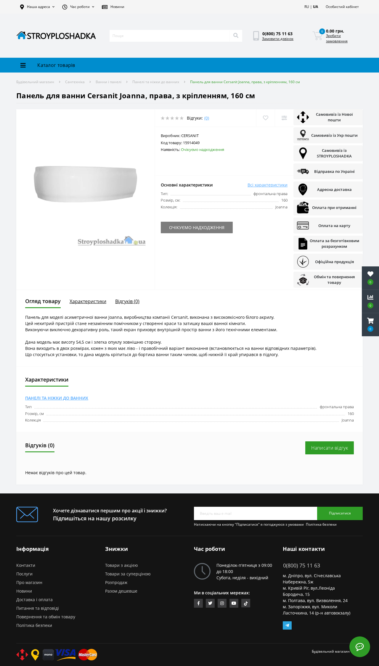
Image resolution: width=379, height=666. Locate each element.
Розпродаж (116, 582)
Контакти (25, 565)
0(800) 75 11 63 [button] (301, 565)
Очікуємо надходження (224, 227)
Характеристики (88, 301)
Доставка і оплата (34, 599)
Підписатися (340, 513)
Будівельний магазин (35, 81)
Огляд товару (43, 301)
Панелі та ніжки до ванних (155, 81)
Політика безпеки (321, 524)
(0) (206, 118)
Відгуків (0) (127, 301)
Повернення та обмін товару (45, 617)
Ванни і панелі (108, 81)
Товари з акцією (121, 565)
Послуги (24, 574)
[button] (37, 7)
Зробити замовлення (337, 38)
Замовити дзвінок (277, 38)
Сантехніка (75, 81)
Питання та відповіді (37, 608)
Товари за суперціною (128, 574)
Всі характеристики (268, 185)
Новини (24, 591)
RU (306, 6)
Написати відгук (329, 448)
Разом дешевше (121, 591)
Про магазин (29, 582)
